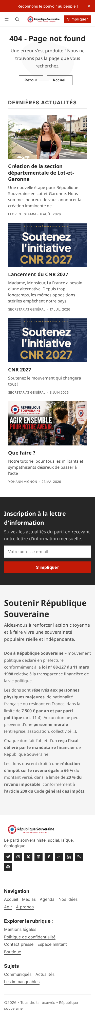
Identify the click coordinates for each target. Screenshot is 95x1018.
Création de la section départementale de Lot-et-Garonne (41, 172)
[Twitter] (28, 857)
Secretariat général (26, 309)
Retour (31, 80)
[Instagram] (38, 857)
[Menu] (7, 19)
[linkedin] (69, 857)
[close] (89, 6)
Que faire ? (21, 452)
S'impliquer (77, 19)
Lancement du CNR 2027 (38, 274)
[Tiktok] (59, 857)
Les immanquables (22, 981)
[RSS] (79, 857)
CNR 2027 (19, 369)
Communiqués (17, 974)
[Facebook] (49, 857)
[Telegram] (8, 857)
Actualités (44, 974)
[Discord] (8, 867)
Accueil (59, 80)
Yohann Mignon (22, 482)
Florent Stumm (22, 214)
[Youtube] (18, 857)
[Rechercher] (17, 19)
